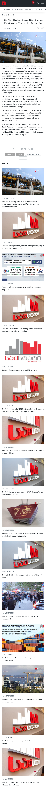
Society (20, 154)
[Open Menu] (42, 3)
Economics (10, 154)
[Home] (4, 3)
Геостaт (23, 158)
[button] (7, 9)
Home (4, 15)
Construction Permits (33, 154)
